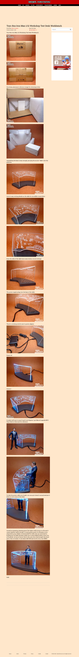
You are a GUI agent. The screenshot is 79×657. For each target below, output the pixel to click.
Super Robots (39, 5)
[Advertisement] (39, 15)
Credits (39, 653)
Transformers (48, 5)
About (17, 653)
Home (19, 5)
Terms (32, 653)
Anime (55, 5)
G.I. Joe (32, 5)
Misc (60, 5)
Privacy (24, 653)
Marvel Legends (15, 28)
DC (23, 5)
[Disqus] (28, 602)
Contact (46, 653)
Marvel (27, 5)
